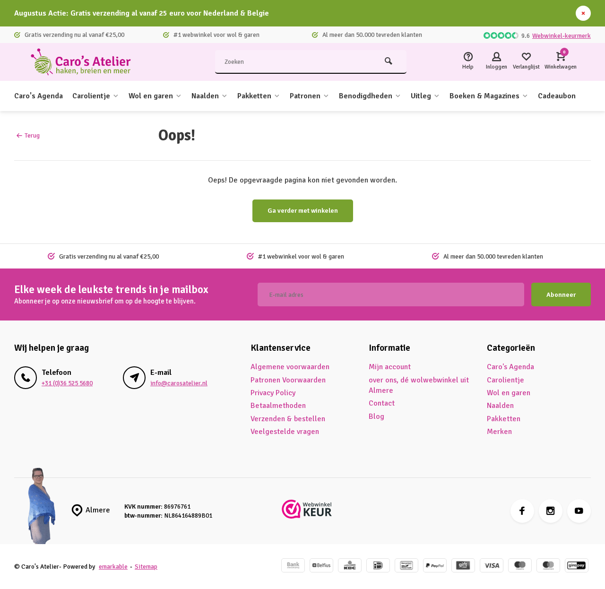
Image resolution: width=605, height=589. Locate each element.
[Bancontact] (406, 566)
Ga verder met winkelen (303, 211)
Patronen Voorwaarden (288, 380)
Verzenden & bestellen (288, 419)
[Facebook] (522, 511)
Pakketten (254, 96)
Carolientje (91, 96)
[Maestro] (520, 566)
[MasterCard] (548, 566)
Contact (382, 403)
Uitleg (421, 96)
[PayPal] (435, 566)
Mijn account (390, 367)
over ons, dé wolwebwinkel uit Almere (419, 385)
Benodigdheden (365, 96)
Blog (376, 416)
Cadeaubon (557, 96)
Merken (499, 431)
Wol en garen (151, 96)
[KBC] (350, 566)
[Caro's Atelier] (85, 62)
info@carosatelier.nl (178, 383)
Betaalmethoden (278, 405)
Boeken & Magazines (484, 96)
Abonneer (561, 295)
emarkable (113, 567)
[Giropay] (576, 566)
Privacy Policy (273, 393)
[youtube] (579, 511)
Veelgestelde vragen (285, 431)
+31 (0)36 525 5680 (67, 383)
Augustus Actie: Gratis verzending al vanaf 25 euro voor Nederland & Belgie (141, 13)
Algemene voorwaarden (290, 367)
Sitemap (146, 567)
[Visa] (491, 566)
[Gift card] (463, 566)
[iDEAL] (378, 566)
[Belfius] (321, 566)
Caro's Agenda (38, 96)
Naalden (205, 96)
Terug (32, 135)
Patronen (305, 96)
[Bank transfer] (293, 566)
